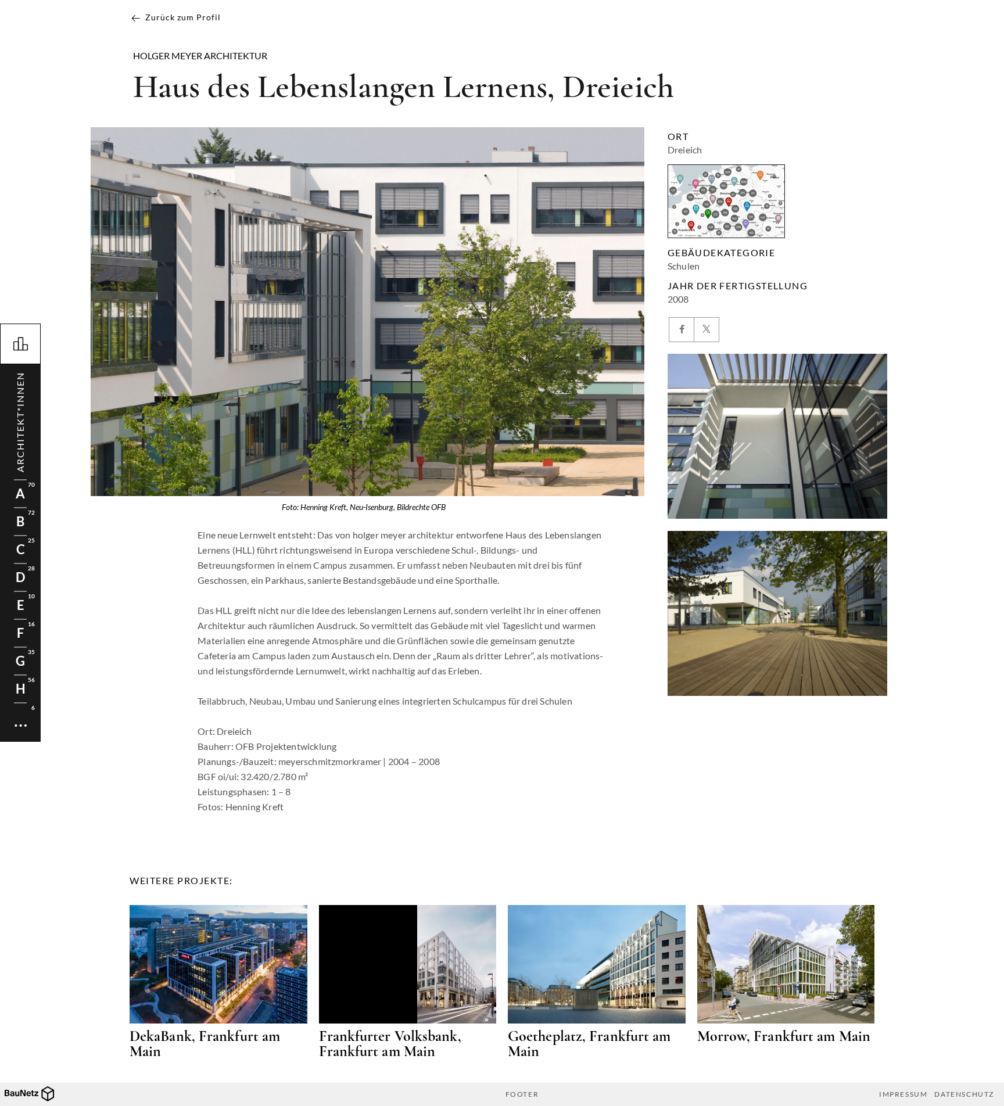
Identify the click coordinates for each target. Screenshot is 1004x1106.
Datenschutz (964, 1094)
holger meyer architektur (200, 55)
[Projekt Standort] (726, 201)
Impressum (903, 1094)
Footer (522, 1094)
